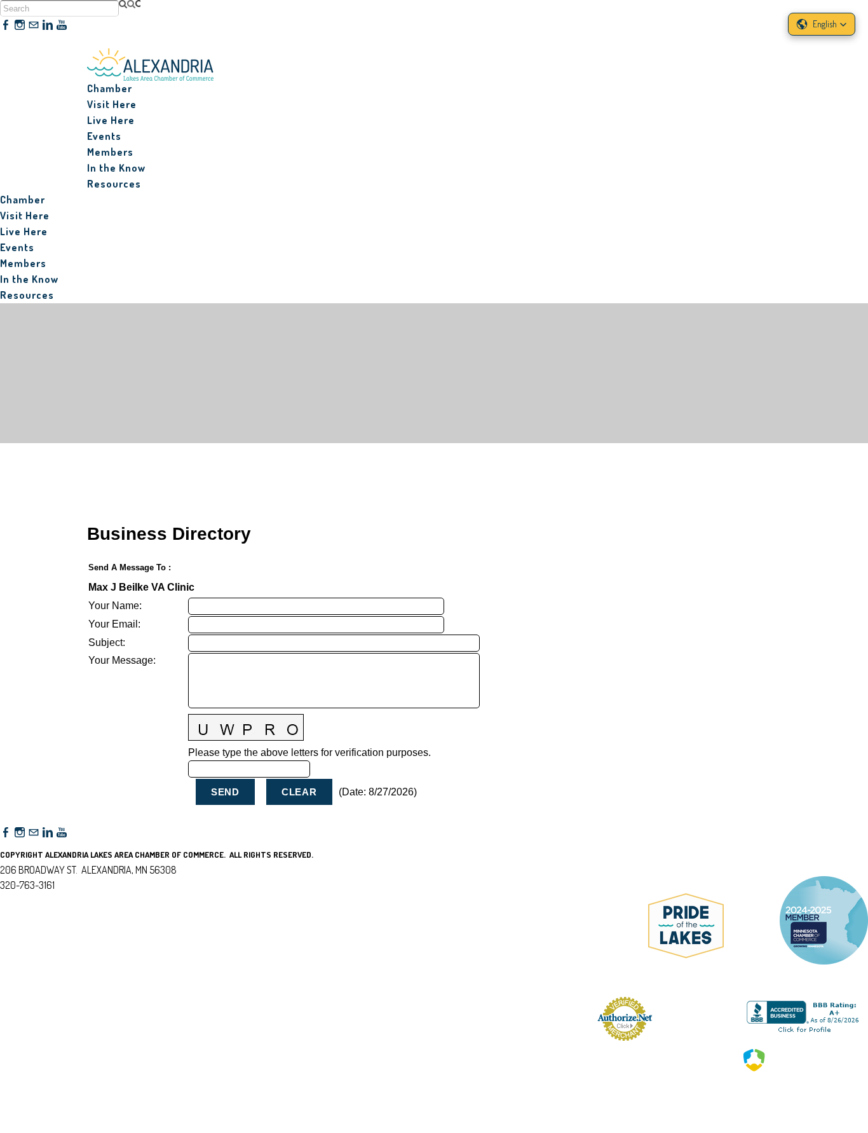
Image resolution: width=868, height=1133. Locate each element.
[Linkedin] (48, 25)
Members (110, 152)
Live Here (111, 120)
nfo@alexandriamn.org (54, 900)
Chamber (109, 88)
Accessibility (32, 946)
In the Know (116, 167)
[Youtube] (62, 25)
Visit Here (112, 104)
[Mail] (34, 25)
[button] (821, 24)
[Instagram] (20, 25)
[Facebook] (6, 25)
